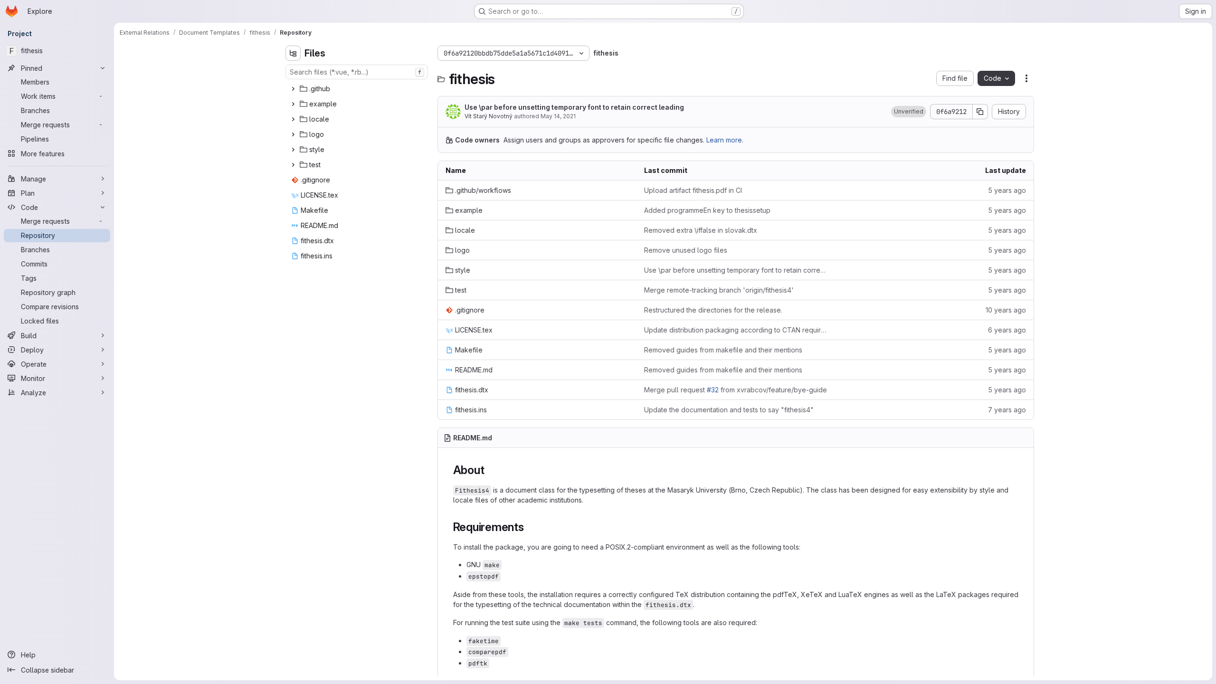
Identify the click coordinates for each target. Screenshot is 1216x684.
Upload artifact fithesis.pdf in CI (693, 190)
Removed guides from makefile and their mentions (723, 350)
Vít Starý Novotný (489, 116)
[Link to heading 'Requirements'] (530, 527)
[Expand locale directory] (293, 119)
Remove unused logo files (685, 250)
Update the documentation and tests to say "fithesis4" (729, 410)
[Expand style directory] (293, 149)
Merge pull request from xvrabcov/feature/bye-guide (735, 390)
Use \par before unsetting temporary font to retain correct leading (574, 107)
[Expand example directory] (293, 104)
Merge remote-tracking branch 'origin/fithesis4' (719, 290)
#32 (713, 390)
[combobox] (356, 72)
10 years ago (1006, 310)
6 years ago (1007, 330)
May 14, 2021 (558, 116)
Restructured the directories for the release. (713, 310)
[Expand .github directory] (293, 89)
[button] (908, 111)
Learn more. (724, 140)
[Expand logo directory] (293, 134)
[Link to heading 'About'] (490, 470)
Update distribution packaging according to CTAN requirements (735, 330)
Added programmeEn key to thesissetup (707, 210)
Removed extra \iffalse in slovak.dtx (700, 230)
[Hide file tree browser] (293, 53)
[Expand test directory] (293, 165)
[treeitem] (357, 88)
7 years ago (1007, 410)
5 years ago (1007, 190)
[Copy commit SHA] (980, 111)
